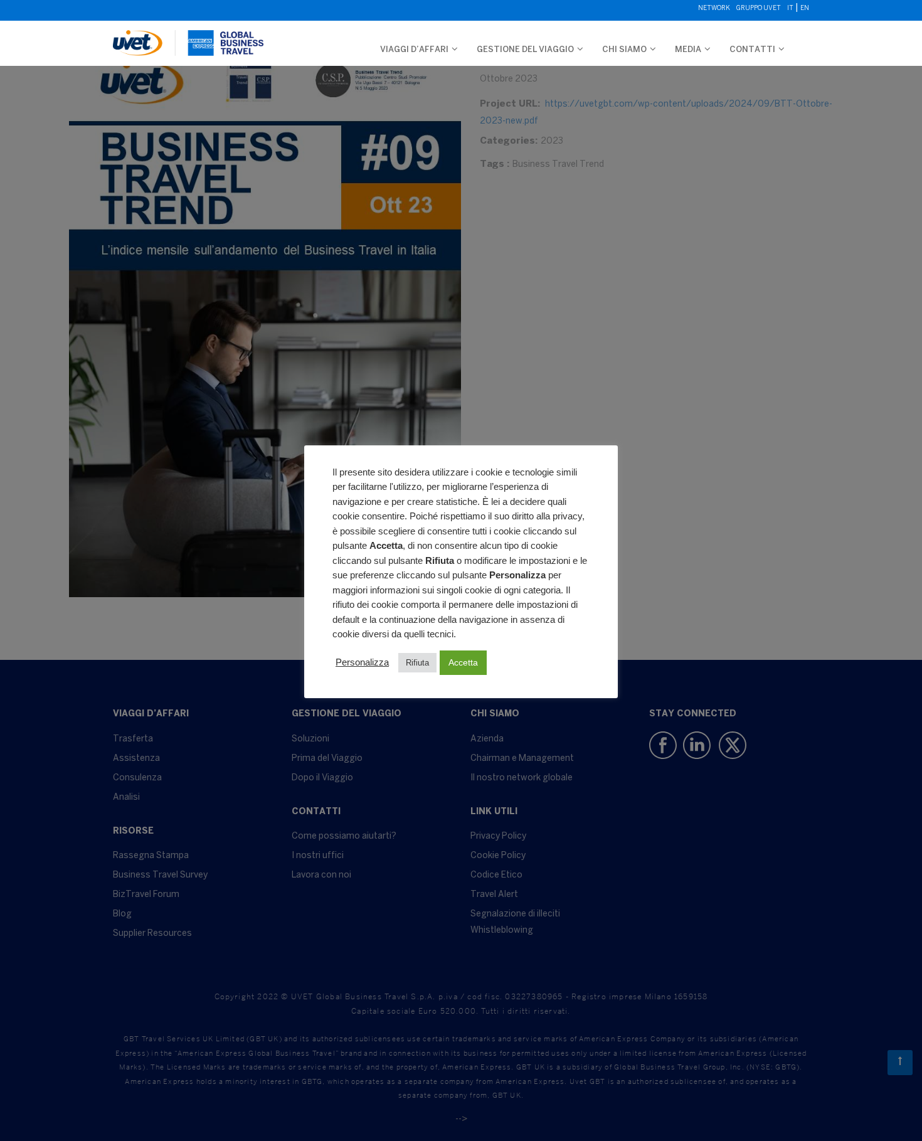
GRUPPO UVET (758, 8)
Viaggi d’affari (414, 50)
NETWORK (714, 8)
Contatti (752, 50)
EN (804, 8)
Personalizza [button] (362, 662)
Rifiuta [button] (417, 662)
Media (688, 50)
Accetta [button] (463, 662)
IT (790, 8)
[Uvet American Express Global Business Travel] (188, 37)
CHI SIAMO (624, 50)
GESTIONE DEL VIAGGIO (525, 50)
